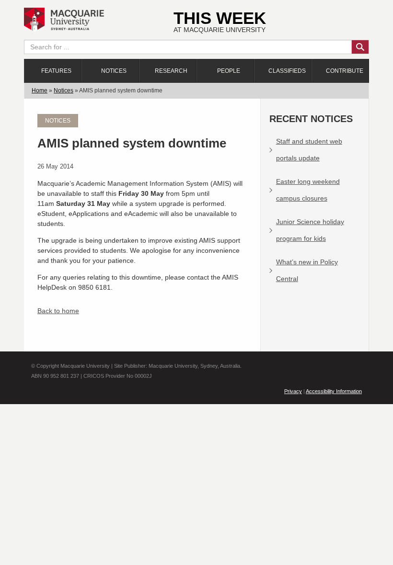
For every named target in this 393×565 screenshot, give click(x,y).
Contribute (344, 71)
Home (39, 90)
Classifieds (287, 71)
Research (171, 71)
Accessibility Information (334, 391)
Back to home (58, 311)
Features (56, 71)
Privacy (293, 391)
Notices (114, 71)
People (228, 71)
